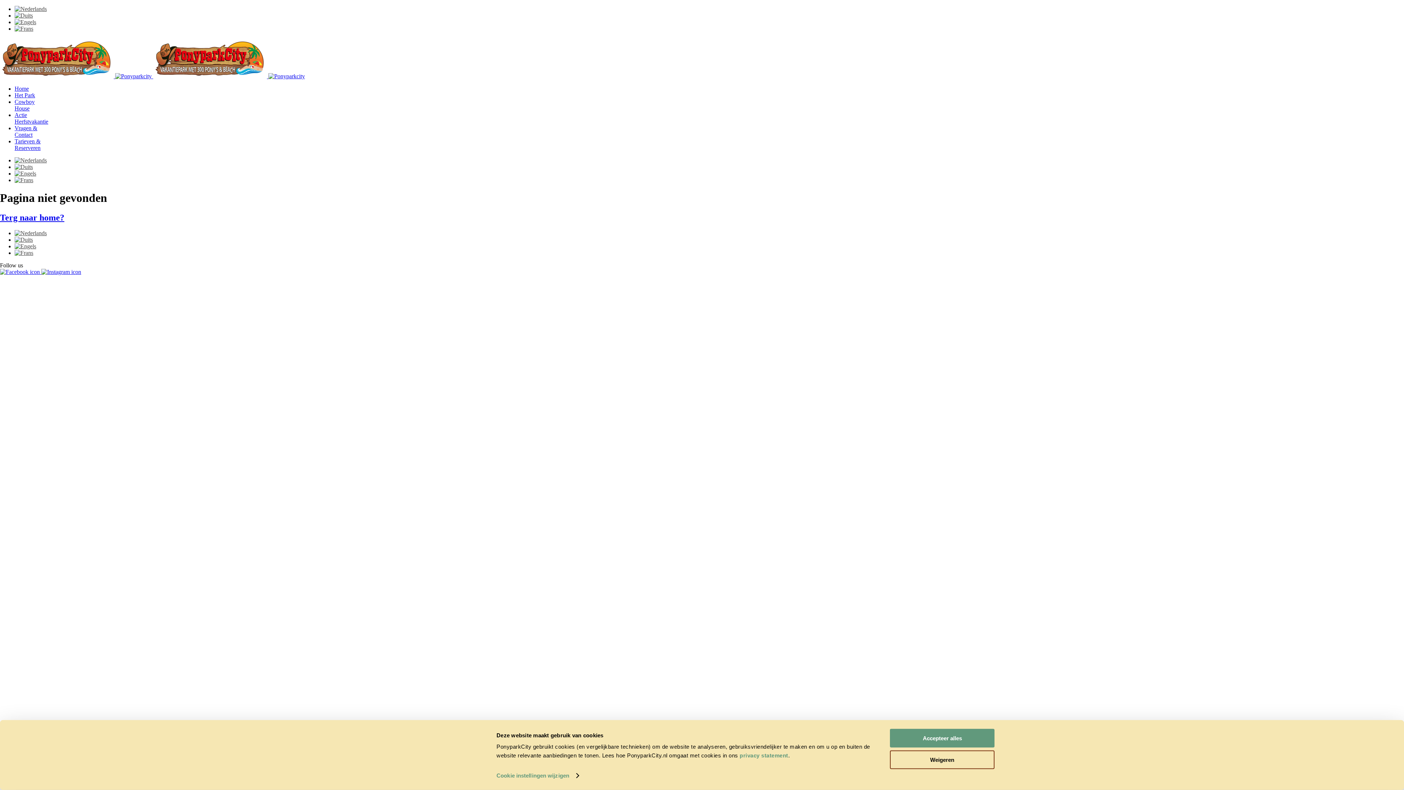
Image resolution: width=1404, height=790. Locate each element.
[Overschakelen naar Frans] (24, 29)
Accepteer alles (942, 738)
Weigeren (942, 759)
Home (22, 89)
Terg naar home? (32, 217)
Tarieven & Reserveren (28, 144)
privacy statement (764, 755)
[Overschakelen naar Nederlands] (31, 9)
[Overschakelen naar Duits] (24, 15)
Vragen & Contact (26, 131)
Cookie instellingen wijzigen (533, 775)
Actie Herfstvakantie (31, 118)
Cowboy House (25, 105)
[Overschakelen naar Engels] (25, 22)
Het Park (25, 95)
